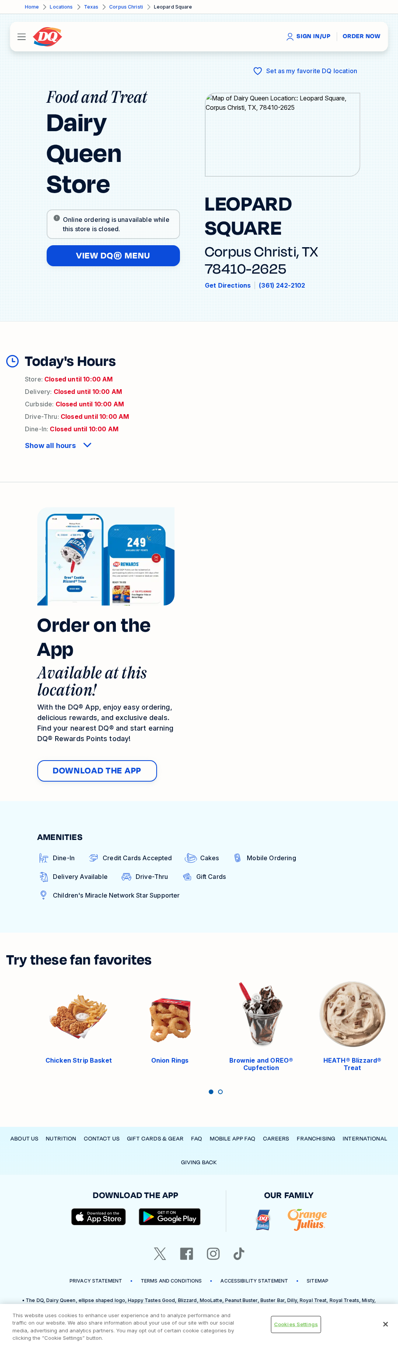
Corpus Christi (126, 7)
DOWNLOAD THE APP (97, 770)
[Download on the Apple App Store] (98, 1216)
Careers (276, 1139)
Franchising (316, 1139)
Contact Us (102, 1139)
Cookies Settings (296, 1324)
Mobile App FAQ (233, 1139)
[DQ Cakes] (263, 1220)
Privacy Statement (96, 1281)
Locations (61, 7)
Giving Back (199, 1162)
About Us (24, 1139)
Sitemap (317, 1281)
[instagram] (213, 1254)
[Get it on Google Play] (170, 1216)
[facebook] (186, 1254)
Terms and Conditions (171, 1281)
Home (32, 7)
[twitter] (160, 1254)
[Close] (385, 1324)
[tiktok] (239, 1254)
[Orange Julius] (307, 1220)
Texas (91, 7)
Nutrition (61, 1139)
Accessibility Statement (254, 1281)
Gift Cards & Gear (155, 1139)
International (365, 1139)
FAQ (196, 1139)
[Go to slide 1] (211, 1091)
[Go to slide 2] (220, 1091)
